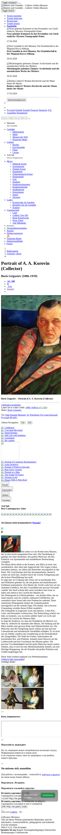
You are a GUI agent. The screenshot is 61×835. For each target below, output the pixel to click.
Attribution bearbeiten (11, 405)
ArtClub (15, 156)
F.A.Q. (9, 827)
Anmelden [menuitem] (11, 113)
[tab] (11, 281)
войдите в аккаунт (51, 774)
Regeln (20, 830)
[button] (14, 16)
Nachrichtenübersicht (16, 100)
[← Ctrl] (7, 440)
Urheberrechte (21, 832)
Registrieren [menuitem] (22, 113)
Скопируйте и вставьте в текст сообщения (21, 804)
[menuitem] (50, 110)
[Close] (29, 118)
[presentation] (33, 291)
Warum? (36, 523)
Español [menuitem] (26, 110)
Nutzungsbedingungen (34, 830)
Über (15, 827)
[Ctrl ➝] (18, 462)
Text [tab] (9, 286)
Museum (12, 124)
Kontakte (22, 827)
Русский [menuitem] (11, 110)
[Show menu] (19, 3)
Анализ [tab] (10, 289)
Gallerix (13, 812)
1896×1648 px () (36, 407)
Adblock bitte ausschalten (12, 659)
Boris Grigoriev (15, 410)
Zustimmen (48, 795)
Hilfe (3, 827)
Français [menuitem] (34, 110)
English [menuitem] (18, 110)
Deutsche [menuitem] (43, 110)
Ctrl (22, 423)
